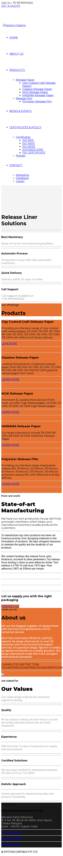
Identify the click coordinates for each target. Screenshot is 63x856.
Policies (20, 155)
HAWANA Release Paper (38, 95)
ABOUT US (16, 53)
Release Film (24, 98)
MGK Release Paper (35, 92)
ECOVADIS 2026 (32, 149)
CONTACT (15, 165)
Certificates (23, 137)
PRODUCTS (17, 70)
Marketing (22, 175)
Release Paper (25, 79)
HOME (13, 37)
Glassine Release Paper (37, 89)
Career (20, 181)
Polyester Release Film (37, 101)
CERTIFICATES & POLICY (25, 127)
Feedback (22, 178)
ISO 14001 (28, 143)
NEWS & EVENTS (20, 111)
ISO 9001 (28, 140)
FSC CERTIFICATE (33, 152)
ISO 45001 (28, 146)
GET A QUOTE (10, 5)
